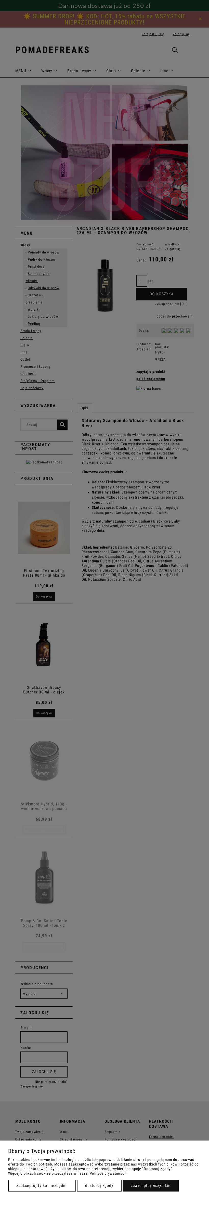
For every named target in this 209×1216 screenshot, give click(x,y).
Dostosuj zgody (99, 1185)
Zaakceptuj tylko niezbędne (42, 1185)
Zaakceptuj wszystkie (151, 1185)
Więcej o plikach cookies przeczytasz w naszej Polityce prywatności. (67, 1173)
